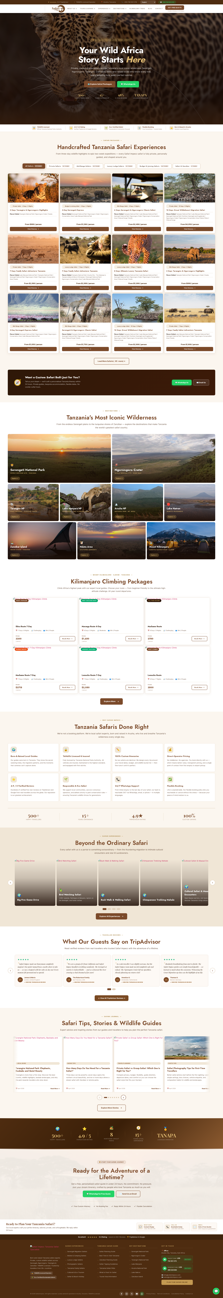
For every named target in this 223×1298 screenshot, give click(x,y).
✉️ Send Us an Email (128, 1194)
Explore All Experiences (110, 916)
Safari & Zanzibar (186, 166)
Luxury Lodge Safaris (119, 166)
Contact (159, 8)
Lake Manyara (136, 1264)
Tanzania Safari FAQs (107, 1268)
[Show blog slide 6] (116, 1097)
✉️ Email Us (201, 382)
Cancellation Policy (177, 1294)
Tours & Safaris (86, 8)
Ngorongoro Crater (138, 1256)
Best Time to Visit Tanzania (109, 1256)
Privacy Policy (150, 1294)
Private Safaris (59, 166)
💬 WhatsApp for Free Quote (99, 1194)
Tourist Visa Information (108, 1276)
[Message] (142, 1294)
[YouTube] (137, 1294)
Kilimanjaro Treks (137, 8)
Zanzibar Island (137, 1276)
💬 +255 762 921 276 (167, 2)
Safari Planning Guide (107, 1251)
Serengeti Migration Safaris (77, 1251)
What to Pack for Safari (107, 1272)
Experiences (103, 8)
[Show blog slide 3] (110, 1097)
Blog (150, 8)
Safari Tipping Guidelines (108, 1264)
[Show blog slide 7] (118, 1097)
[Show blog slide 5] (114, 1097)
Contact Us (189, 1294)
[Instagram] (127, 1294)
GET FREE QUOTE (175, 7)
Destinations (119, 8)
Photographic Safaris (75, 1264)
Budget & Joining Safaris (154, 166)
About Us (71, 8)
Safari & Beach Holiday (75, 1276)
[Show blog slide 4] (112, 1097)
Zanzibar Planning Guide (108, 1260)
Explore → (15, 478)
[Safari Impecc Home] (58, 9)
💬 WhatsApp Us (128, 84)
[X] (132, 1294)
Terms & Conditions (163, 1294)
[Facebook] (121, 1294)
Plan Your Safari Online (177, 1282)
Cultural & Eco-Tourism (75, 1272)
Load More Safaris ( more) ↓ (111, 361)
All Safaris (33, 166)
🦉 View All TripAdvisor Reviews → (111, 998)
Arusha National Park (139, 1268)
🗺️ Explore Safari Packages (100, 84)
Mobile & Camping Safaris (76, 1256)
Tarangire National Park (140, 1260)
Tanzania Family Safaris (76, 1268)
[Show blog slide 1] (105, 1097)
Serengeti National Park (140, 1251)
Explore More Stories (110, 1108)
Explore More (110, 701)
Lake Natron (135, 1272)
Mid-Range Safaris (88, 166)
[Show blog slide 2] (108, 1097)
